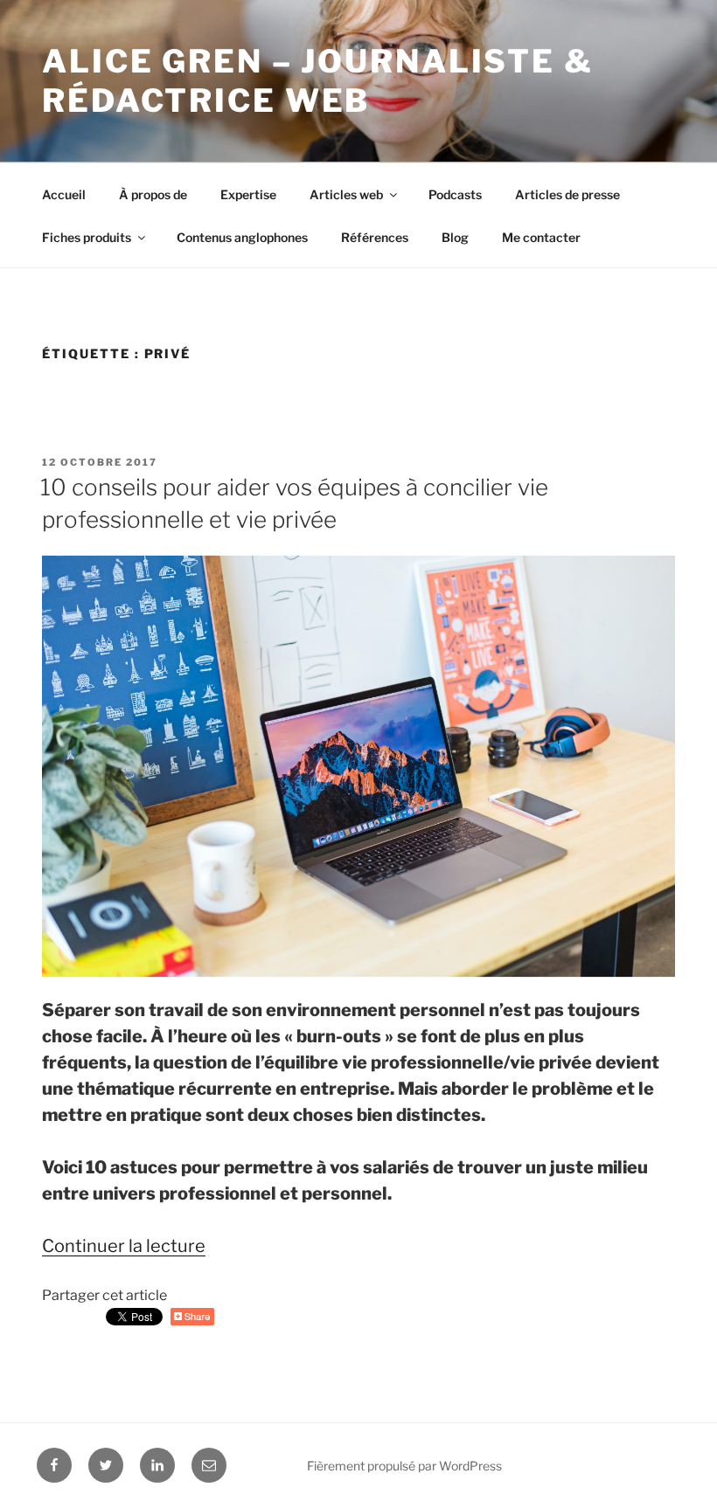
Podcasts (455, 194)
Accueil (64, 194)
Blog (455, 237)
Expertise (248, 194)
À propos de (153, 194)
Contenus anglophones (242, 237)
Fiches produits (86, 237)
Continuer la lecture (123, 1245)
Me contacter (541, 237)
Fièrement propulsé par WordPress (404, 1465)
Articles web (346, 194)
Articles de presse (567, 194)
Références (374, 237)
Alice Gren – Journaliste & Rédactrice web (318, 81)
